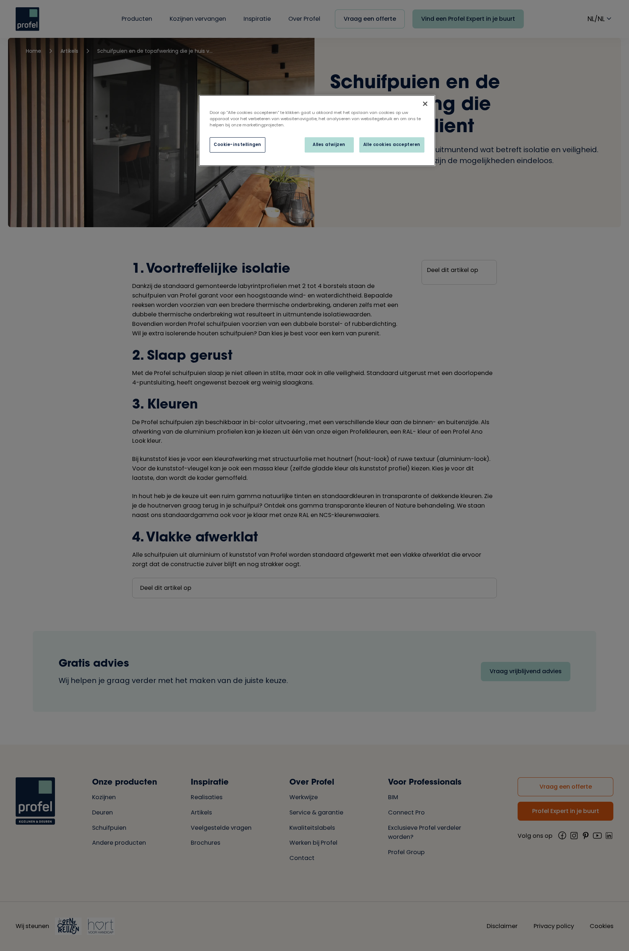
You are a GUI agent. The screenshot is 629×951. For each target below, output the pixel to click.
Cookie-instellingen (237, 144)
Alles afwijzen (329, 144)
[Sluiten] (425, 104)
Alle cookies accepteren (391, 144)
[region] (317, 130)
